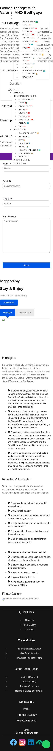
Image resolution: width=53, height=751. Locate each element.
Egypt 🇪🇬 (23, 110)
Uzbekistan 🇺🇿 (26, 99)
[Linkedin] (30, 742)
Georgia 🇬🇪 (24, 116)
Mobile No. (8, 199)
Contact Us (21, 84)
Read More (9, 302)
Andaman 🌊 (25, 143)
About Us (20, 15)
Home (18, 12)
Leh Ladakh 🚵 (26, 153)
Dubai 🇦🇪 (23, 103)
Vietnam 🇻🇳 (24, 113)
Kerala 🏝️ (24, 147)
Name (6, 164)
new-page (27, 77)
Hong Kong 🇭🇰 (26, 120)
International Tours (26, 19)
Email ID (7, 181)
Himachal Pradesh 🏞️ (30, 150)
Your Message (9, 216)
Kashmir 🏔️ (24, 137)
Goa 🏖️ (22, 140)
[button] (5, 599)
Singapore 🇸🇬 (25, 106)
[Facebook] (13, 742)
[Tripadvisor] (39, 742)
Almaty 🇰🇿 (24, 123)
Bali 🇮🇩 (26, 48)
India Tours (21, 51)
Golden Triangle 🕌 (29, 133)
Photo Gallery (23, 80)
